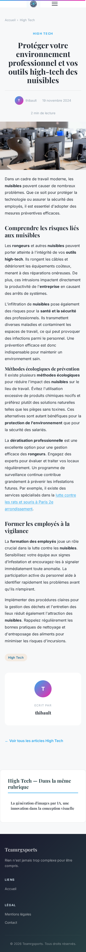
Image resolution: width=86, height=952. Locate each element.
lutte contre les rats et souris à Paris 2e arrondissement (40, 502)
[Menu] (54, 4)
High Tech (27, 20)
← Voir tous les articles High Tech (34, 740)
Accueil (10, 20)
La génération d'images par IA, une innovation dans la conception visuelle (42, 805)
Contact (11, 922)
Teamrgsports (21, 849)
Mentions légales (18, 914)
